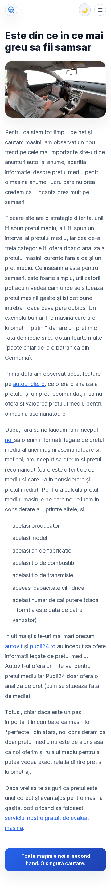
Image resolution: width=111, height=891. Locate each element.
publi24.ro (43, 646)
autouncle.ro (29, 384)
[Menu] (100, 10)
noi (9, 440)
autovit (14, 646)
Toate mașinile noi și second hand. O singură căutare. (55, 859)
